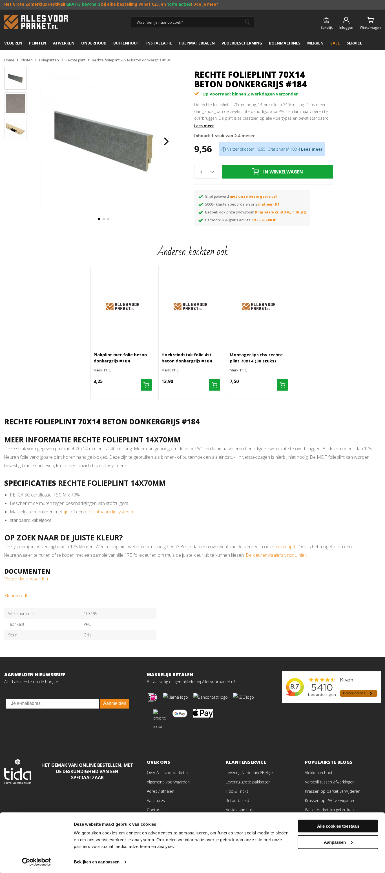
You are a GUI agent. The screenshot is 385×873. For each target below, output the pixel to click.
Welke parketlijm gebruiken (329, 809)
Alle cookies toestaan (338, 826)
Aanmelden (114, 703)
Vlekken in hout (319, 772)
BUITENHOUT (126, 43)
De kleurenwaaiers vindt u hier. (277, 555)
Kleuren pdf (15, 596)
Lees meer (204, 126)
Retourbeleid (237, 800)
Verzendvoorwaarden (26, 579)
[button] (99, 219)
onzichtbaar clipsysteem (109, 512)
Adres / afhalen (160, 791)
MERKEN (315, 43)
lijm (67, 512)
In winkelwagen (283, 172)
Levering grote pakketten (248, 782)
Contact (154, 809)
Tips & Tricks (237, 791)
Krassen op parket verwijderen (332, 791)
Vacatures (156, 800)
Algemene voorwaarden (168, 782)
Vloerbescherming (242, 43)
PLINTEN (37, 43)
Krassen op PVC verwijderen (330, 800)
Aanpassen (335, 841)
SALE (335, 43)
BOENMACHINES (284, 43)
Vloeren (13, 43)
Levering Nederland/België (249, 772)
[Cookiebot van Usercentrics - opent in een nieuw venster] (36, 862)
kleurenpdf (286, 547)
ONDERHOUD (94, 43)
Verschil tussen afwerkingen (330, 782)
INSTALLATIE (159, 43)
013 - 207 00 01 (264, 219)
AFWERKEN (63, 43)
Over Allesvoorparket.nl (168, 772)
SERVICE (354, 43)
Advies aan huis (240, 809)
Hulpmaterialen (197, 43)
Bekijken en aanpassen (97, 861)
